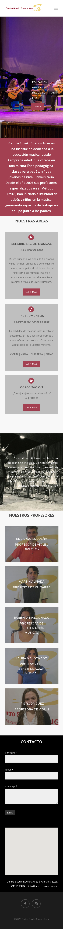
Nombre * (11, 752)
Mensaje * (11, 786)
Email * (9, 769)
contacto (38, 106)
